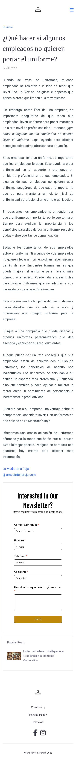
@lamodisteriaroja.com (19, 475)
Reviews (38, 722)
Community (38, 707)
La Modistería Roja (37, 421)
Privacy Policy (38, 714)
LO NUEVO (8, 27)
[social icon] (35, 734)
